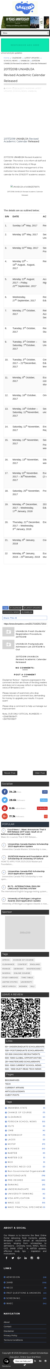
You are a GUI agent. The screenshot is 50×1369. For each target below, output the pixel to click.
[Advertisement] (26, 115)
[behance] (40, 1361)
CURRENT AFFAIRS (14, 1087)
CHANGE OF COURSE (23, 960)
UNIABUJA (25, 61)
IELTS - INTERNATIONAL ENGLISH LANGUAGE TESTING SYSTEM (24, 887)
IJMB (10, 1130)
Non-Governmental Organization (26, 1171)
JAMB (9, 1282)
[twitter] (13, 1258)
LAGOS (12, 1139)
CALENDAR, (30, 88)
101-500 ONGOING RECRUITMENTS (22, 1054)
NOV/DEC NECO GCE (19, 1166)
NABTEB (12, 1153)
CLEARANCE (8, 964)
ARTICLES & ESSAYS (15, 1091)
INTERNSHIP (15, 1135)
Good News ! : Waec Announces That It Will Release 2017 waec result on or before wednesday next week (23, 831)
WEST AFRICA (9, 986)
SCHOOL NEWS (11, 61)
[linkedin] (25, 1258)
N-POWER (13, 1148)
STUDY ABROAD (10, 978)
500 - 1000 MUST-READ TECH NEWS (23, 1069)
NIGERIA (6, 973)
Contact (7, 1326)
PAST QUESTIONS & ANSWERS (23, 1293)
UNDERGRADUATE (18, 1189)
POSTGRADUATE (17, 1175)
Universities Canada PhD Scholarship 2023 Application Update (26, 872)
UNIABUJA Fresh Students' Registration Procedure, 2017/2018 (30, 634)
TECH (8, 1084)
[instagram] (32, 1258)
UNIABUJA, (32, 91)
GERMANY (19, 969)
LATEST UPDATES (31, 58)
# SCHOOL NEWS (11, 612)
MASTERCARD (34, 969)
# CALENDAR (15, 608)
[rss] (35, 1361)
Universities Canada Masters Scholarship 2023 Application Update (28, 845)
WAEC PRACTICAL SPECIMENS (25, 1207)
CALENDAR (16, 58)
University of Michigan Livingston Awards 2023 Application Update (24, 899)
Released (33, 141)
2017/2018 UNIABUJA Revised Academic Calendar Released (31, 659)
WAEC (9, 1303)
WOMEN (23, 986)
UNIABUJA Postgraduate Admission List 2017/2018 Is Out (30, 647)
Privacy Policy (10, 1335)
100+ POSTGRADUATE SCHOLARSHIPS (24, 1050)
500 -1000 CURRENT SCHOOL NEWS (23, 1065)
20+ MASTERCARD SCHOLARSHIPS (22, 1061)
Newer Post (9, 773)
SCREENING (13, 1298)
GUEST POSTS (12, 1095)
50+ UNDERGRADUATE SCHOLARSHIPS (24, 1047)
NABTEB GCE (15, 1157)
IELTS (11, 1126)
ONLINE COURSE (22, 973)
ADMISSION (13, 1277)
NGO (10, 1162)
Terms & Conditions (13, 1340)
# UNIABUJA (27, 612)
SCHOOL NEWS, (20, 91)
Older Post (40, 773)
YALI (32, 986)
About (7, 1322)
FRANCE (6, 969)
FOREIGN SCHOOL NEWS (22, 1121)
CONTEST (22, 964)
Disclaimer (9, 1331)
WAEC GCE (14, 1203)
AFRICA (6, 960)
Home (6, 58)
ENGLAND (35, 964)
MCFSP (12, 1144)
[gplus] (19, 1258)
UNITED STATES (10, 982)
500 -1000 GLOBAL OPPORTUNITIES (23, 1058)
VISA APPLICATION (19, 1198)
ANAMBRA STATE (17, 1108)
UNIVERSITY (26, 982)
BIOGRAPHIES (12, 1080)
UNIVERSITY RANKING (20, 1194)
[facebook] (6, 1258)
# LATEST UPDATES (32, 608)
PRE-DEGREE (15, 1180)
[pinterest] (38, 1258)
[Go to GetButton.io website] (6, 1366)
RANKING (13, 1184)
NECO (9, 1288)
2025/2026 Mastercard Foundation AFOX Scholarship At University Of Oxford (28, 857)
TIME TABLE (27, 978)
